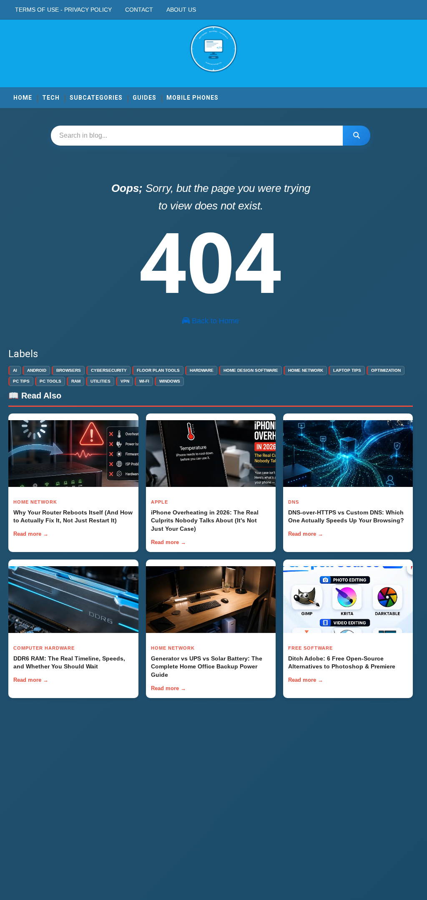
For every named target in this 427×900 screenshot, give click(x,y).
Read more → (30, 534)
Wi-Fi (144, 381)
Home (22, 97)
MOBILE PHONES (192, 97)
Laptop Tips (347, 370)
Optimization (386, 370)
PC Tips (21, 381)
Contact (139, 9)
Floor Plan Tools (158, 370)
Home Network (305, 370)
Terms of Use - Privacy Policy (63, 9)
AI (15, 370)
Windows (169, 381)
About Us (181, 9)
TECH (51, 97)
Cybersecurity (109, 370)
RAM (75, 381)
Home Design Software (251, 370)
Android (36, 370)
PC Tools (50, 381)
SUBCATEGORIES (96, 97)
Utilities (100, 381)
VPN (125, 381)
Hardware (202, 370)
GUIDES (144, 97)
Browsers (68, 370)
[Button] (356, 136)
